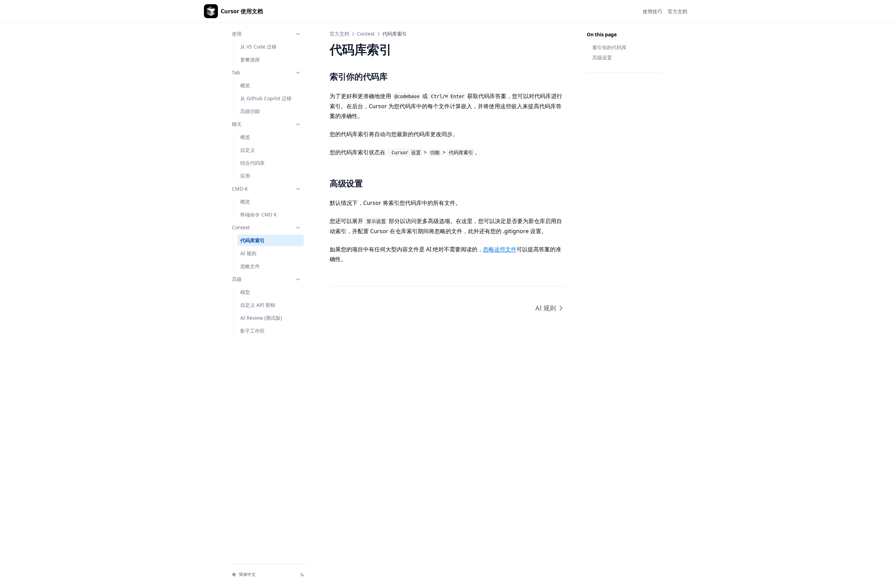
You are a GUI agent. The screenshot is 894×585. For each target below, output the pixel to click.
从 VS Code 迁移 (258, 46)
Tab (236, 72)
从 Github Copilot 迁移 (266, 98)
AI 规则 (248, 253)
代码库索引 (252, 240)
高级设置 (602, 57)
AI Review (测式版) (261, 317)
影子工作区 (252, 330)
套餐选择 (250, 59)
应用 (245, 175)
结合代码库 (252, 163)
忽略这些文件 (499, 249)
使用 (237, 33)
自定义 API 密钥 (257, 305)
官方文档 (339, 33)
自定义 (247, 150)
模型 (245, 292)
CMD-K (240, 188)
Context (241, 227)
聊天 (237, 124)
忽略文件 (250, 266)
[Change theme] (302, 574)
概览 (245, 85)
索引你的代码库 (609, 47)
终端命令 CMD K (258, 214)
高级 (237, 279)
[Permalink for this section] (395, 76)
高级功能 (250, 111)
